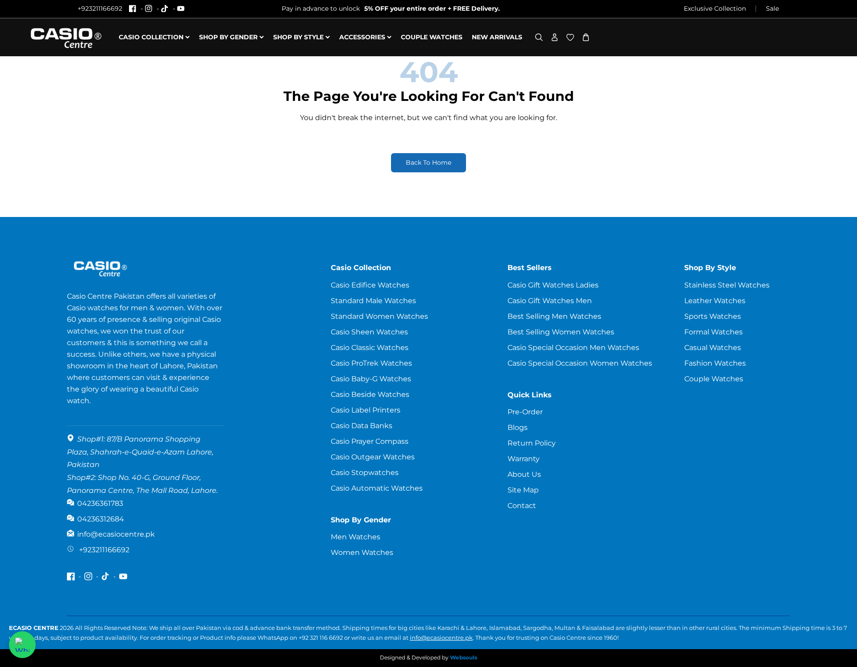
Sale (772, 8)
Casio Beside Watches (370, 394)
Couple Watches (713, 379)
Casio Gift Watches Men (550, 300)
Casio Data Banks (361, 425)
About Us (524, 474)
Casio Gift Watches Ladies (553, 285)
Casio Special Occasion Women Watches (580, 363)
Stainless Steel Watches (727, 285)
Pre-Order (525, 412)
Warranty (524, 458)
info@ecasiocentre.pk (441, 637)
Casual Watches (712, 347)
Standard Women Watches (379, 316)
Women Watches (362, 552)
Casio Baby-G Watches (371, 379)
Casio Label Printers (365, 410)
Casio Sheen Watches (369, 332)
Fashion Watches (715, 363)
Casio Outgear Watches (373, 457)
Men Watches (355, 537)
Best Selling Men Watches (554, 316)
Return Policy (532, 443)
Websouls (463, 657)
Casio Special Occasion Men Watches (573, 347)
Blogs (518, 427)
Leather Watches (714, 300)
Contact (522, 505)
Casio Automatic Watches (377, 488)
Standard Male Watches (373, 300)
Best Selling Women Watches (561, 332)
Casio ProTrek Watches (371, 363)
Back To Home (428, 162)
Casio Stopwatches (365, 472)
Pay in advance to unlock (391, 8)
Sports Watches (712, 316)
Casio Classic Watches (369, 347)
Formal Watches (713, 332)
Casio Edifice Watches (370, 285)
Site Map (523, 490)
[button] (539, 37)
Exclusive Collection (715, 8)
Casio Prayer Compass (369, 441)
